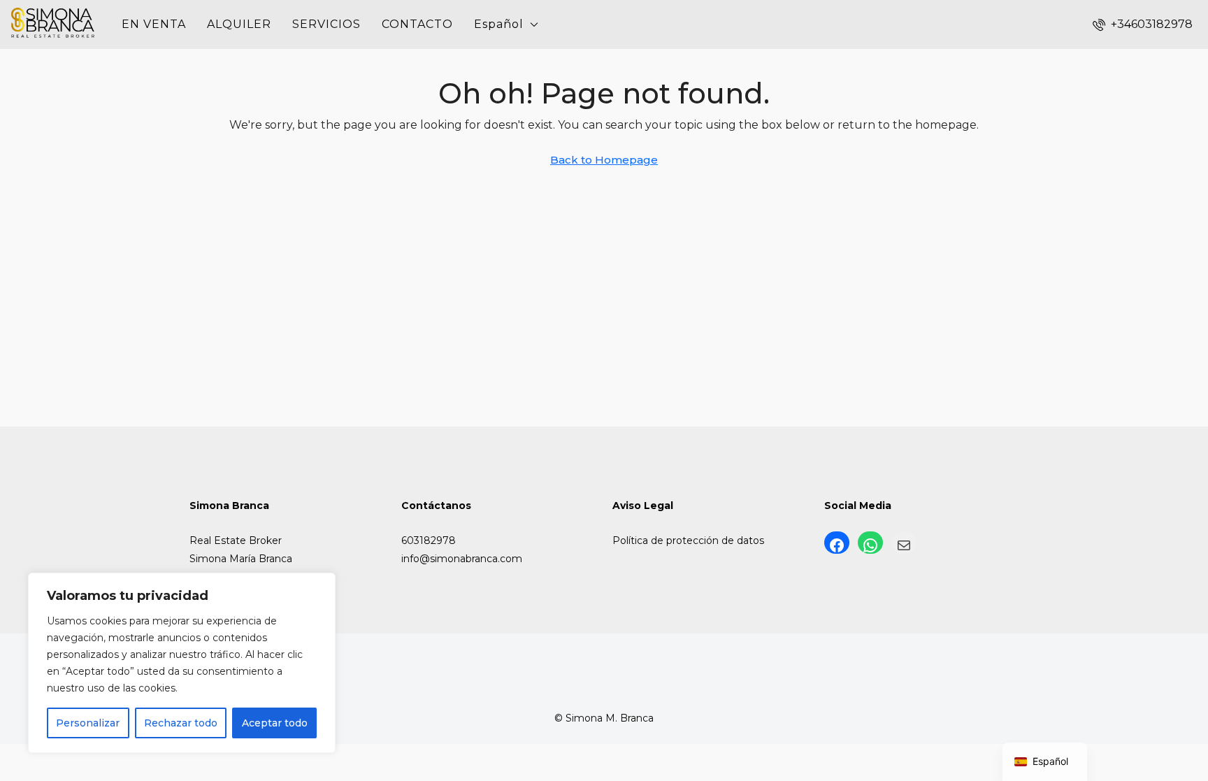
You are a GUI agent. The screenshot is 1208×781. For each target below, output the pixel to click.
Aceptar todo (275, 723)
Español (499, 24)
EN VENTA (154, 24)
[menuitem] (1143, 24)
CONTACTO (417, 24)
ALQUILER (239, 24)
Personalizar (88, 723)
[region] (182, 663)
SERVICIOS (326, 24)
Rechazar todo (180, 723)
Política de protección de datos (688, 540)
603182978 (428, 540)
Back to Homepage (604, 159)
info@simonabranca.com (461, 558)
